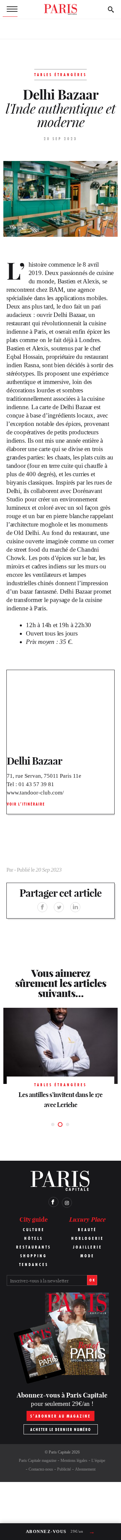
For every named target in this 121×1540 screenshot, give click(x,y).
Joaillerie (87, 1247)
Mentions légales (74, 1460)
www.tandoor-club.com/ (35, 792)
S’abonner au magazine (60, 1416)
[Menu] (10, 9)
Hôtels (33, 1238)
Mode (87, 1255)
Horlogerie (87, 1238)
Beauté (87, 1229)
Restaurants (33, 1247)
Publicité (64, 1469)
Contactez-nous (41, 1469)
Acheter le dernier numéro (60, 1429)
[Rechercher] (111, 9)
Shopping (33, 1255)
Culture (34, 1229)
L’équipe (98, 1460)
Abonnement (85, 1469)
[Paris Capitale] (60, 9)
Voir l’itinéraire (26, 804)
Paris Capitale (60, 1452)
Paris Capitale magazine (37, 1460)
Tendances (33, 1264)
